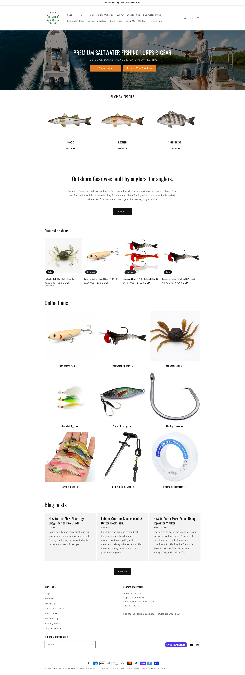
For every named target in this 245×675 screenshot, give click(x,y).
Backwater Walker (68, 365)
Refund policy (108, 668)
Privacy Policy (52, 613)
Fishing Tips (51, 603)
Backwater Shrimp (121, 365)
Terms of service (140, 668)
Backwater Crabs (173, 365)
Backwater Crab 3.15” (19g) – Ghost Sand (60, 279)
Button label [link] (122, 163)
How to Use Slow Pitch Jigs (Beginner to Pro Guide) (67, 520)
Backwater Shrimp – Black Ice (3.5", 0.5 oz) (178, 279)
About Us (122, 211)
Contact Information (55, 608)
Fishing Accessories (173, 486)
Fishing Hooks (173, 426)
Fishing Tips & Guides (139, 68)
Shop (47, 593)
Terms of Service (53, 628)
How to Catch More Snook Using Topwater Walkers (175, 520)
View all (122, 571)
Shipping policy (123, 668)
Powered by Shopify (76, 668)
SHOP (68, 148)
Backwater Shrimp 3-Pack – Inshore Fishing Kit (140, 279)
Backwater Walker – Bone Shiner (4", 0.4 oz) (100, 279)
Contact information (157, 668)
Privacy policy (94, 668)
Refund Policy (51, 618)
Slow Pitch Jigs (120, 426)
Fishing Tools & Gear (121, 486)
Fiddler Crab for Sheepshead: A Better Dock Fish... (121, 520)
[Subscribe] (92, 644)
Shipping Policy (52, 623)
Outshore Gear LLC (60, 668)
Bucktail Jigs (68, 426)
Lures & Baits (68, 486)
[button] (71, 15)
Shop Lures (105, 68)
